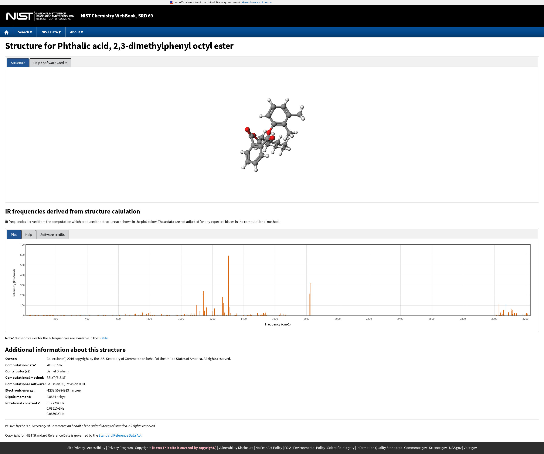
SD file (103, 338)
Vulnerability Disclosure (236, 447)
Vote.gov (470, 447)
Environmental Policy (309, 447)
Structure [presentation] (18, 62)
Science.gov (438, 447)
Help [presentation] (28, 234)
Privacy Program (120, 447)
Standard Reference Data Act (120, 435)
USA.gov (455, 447)
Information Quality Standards (379, 447)
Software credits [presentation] (52, 234)
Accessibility (96, 447)
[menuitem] (6, 32)
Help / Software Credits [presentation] (50, 62)
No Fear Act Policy (268, 447)
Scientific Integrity (340, 447)
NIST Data (49, 32)
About (75, 32)
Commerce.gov (415, 447)
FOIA (287, 447)
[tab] (18, 62)
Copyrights (143, 447)
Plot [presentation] (14, 234)
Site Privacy (76, 447)
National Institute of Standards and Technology (40, 16)
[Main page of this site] (6, 32)
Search (23, 32)
